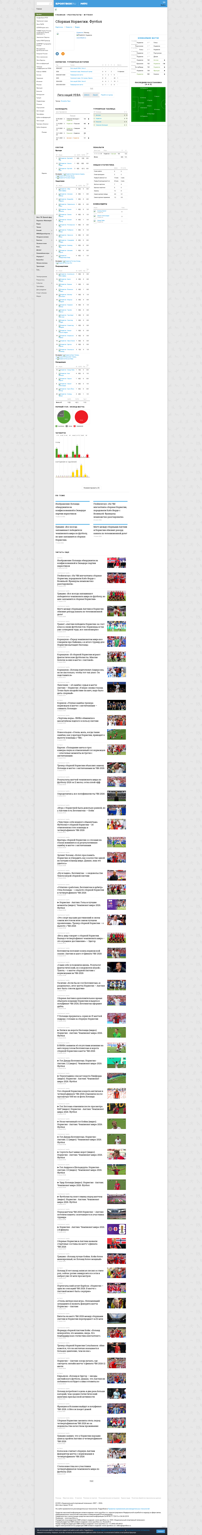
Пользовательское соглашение (109, 1498)
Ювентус (44, 209)
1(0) (79, 349)
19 (57, 335)
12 (57, 163)
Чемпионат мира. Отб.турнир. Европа (81, 78)
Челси (50, 202)
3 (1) (60, 124)
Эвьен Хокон (71, 341)
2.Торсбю (149, 100)
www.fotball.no (81, 38)
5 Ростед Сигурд (71, 261)
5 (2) (60, 133)
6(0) (79, 394)
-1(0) (82, 158)
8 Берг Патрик (70, 355)
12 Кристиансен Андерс (73, 174)
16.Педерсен (144, 116)
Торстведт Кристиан (66, 316)
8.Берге (149, 105)
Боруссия (44, 183)
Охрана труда (125, 1498)
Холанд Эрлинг (65, 395)
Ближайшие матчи (148, 38)
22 (57, 310)
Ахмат (44, 136)
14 (57, 255)
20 (57, 294)
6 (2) (60, 138)
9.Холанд (157, 109)
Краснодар (39, 149)
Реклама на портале (90, 1498)
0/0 (87, 158)
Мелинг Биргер (65, 220)
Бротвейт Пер (66, 159)
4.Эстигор (143, 97)
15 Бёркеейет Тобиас (66, 357)
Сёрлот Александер (65, 384)
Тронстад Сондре (66, 321)
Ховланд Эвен (65, 246)
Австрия (98, 115)
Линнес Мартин (65, 215)
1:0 (85, 128)
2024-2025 (59, 81)
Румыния (98, 122)
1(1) (126, 154)
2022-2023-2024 (60, 84)
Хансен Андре (65, 164)
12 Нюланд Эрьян (65, 176)
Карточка (59, 27)
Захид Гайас (71, 370)
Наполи (44, 196)
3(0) (79, 384)
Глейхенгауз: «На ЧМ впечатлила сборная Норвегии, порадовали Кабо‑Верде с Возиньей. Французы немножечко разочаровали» (110, 510)
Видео (77, 27)
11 (57, 315)
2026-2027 (59, 68)
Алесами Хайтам (65, 195)
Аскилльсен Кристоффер (66, 275)
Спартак (44, 161)
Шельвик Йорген (66, 251)
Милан (39, 196)
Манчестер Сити (44, 190)
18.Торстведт (151, 113)
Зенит (50, 142)
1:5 (85, 119)
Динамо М (44, 142)
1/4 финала (120, 71)
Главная (39, 9)
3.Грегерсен (143, 107)
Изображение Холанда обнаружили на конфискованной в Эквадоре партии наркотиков (71, 508)
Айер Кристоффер (64, 190)
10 (126, 118)
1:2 (119, 154)
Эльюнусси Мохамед (66, 350)
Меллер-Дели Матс (65, 295)
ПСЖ (50, 196)
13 (114, 81)
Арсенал (39, 177)
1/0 (87, 209)
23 (57, 394)
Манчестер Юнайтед (50, 190)
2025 (57, 78)
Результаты (75, 15)
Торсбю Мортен (65, 311)
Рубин (39, 161)
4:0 (85, 123)
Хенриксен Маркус (66, 336)
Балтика (50, 136)
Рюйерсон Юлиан (66, 231)
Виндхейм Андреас (66, 200)
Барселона (39, 183)
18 (57, 300)
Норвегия (80, 32)
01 (98, 154)
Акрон (39, 136)
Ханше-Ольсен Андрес (65, 331)
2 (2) (60, 119)
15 (57, 279)
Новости (69, 27)
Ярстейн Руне (65, 169)
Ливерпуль (39, 190)
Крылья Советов (44, 149)
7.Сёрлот (156, 96)
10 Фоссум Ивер (64, 359)
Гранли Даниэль (65, 210)
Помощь (58, 1498)
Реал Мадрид (39, 202)
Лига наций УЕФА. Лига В (78, 81)
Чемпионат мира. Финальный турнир (81, 71)
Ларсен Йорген (65, 379)
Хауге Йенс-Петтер (66, 390)
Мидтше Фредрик (65, 300)
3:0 (85, 133)
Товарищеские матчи (76, 75)
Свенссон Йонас (66, 236)
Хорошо (160, 1531)
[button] (69, 95)
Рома (44, 202)
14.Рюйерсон (144, 88)
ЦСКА (44, 168)
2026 (57, 71)
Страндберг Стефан (66, 241)
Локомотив (50, 149)
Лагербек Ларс (65, 101)
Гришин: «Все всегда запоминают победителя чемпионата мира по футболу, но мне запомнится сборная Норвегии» (71, 533)
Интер (50, 183)
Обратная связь (68, 1498)
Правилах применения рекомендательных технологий (129, 1509)
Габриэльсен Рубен (67, 205)
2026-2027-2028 (60, 75)
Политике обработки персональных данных (109, 1530)
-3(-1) (83, 168)
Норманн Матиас (66, 306)
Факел (50, 161)
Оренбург (39, 155)
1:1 (85, 138)
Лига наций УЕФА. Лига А (78, 68)
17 (57, 199)
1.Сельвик (141, 102)
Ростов (44, 155)
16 (57, 235)
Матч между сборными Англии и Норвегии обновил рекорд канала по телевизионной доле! (110, 530)
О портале (78, 1498)
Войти (163, 5)
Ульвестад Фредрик (66, 326)
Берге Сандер (65, 280)
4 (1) (60, 129)
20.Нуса (149, 90)
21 (57, 305)
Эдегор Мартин (65, 345)
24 (114, 78)
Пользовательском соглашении (137, 1530)
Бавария (50, 177)
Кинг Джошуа (64, 374)
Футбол (38, 14)
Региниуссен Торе (67, 225)
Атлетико (44, 177)
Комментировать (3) (91, 488)
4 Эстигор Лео (64, 263)
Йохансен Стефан (66, 290)
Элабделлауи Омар (64, 257)
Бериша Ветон (65, 285)
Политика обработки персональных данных (146, 1498)
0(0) (78, 158)
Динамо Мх (39, 142)
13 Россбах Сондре (65, 178)
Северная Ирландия (102, 125)
